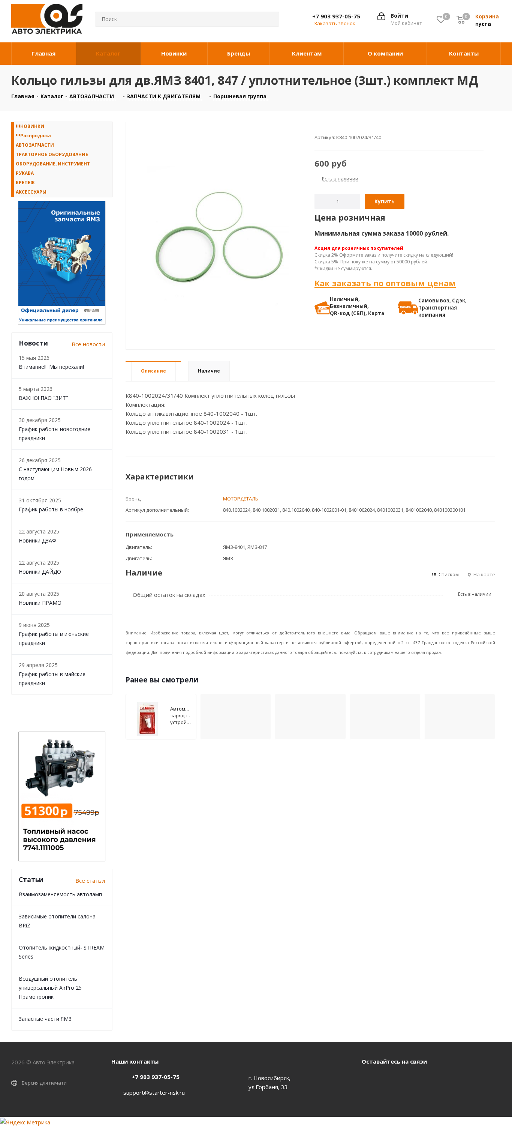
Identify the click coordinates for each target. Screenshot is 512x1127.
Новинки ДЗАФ (37, 540)
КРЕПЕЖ (25, 182)
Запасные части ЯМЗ (45, 1018)
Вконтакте (369, 1078)
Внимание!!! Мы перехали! (51, 366)
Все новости (88, 344)
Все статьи (90, 880)
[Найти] (267, 19)
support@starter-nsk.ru (154, 1092)
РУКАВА (25, 173)
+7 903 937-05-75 (336, 16)
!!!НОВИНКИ (30, 126)
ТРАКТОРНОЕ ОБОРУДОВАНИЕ (52, 154)
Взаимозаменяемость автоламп (60, 894)
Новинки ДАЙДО (40, 571)
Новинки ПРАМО (40, 602)
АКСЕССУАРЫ (31, 192)
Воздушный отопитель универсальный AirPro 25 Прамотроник (50, 987)
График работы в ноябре (51, 509)
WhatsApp (387, 1078)
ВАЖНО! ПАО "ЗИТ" (43, 397)
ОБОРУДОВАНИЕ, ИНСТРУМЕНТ (53, 164)
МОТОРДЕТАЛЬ (240, 498)
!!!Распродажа (33, 135)
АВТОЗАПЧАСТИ (35, 145)
